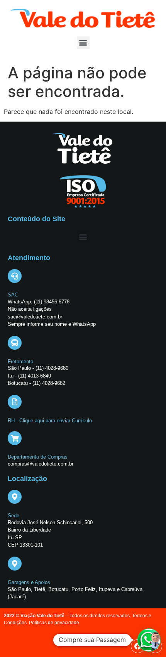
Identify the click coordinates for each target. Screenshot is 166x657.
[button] (83, 42)
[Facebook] (138, 646)
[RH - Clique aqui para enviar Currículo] (15, 402)
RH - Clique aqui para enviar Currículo (50, 420)
